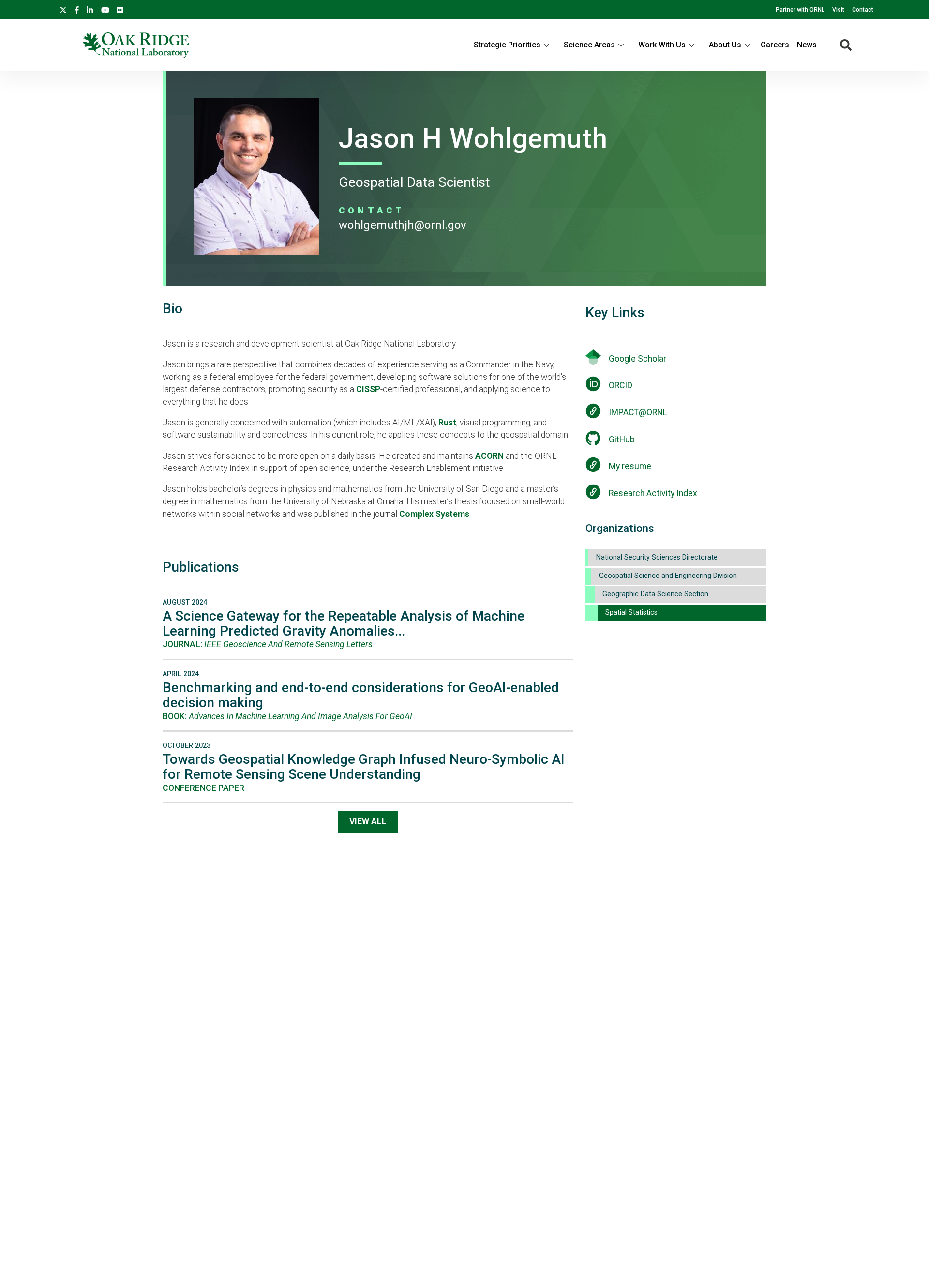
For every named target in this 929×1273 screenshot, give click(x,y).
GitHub (622, 439)
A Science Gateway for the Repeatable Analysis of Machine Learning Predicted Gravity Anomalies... (343, 623)
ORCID (620, 385)
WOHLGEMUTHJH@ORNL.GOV (402, 225)
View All (368, 821)
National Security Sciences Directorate (657, 557)
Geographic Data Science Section (655, 594)
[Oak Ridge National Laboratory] (136, 45)
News (807, 44)
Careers (775, 44)
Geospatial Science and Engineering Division (668, 576)
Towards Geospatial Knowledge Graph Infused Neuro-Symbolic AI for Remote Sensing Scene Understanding (364, 766)
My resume (630, 466)
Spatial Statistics (631, 612)
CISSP (368, 389)
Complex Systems (434, 514)
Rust (447, 422)
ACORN (489, 456)
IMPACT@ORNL (638, 412)
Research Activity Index (653, 493)
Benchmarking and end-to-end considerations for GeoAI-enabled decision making (361, 695)
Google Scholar (637, 359)
